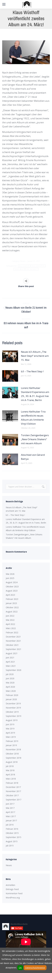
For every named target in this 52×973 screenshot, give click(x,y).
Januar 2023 (11, 603)
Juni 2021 (10, 657)
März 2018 (11, 778)
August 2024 (11, 582)
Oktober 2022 (12, 607)
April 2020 (10, 686)
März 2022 (11, 628)
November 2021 (13, 640)
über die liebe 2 (31, 269)
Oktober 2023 (12, 586)
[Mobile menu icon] (4, 4)
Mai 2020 (10, 682)
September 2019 (13, 716)
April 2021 (10, 661)
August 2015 (11, 841)
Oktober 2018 (12, 753)
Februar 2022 (12, 632)
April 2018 (10, 774)
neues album (19, 269)
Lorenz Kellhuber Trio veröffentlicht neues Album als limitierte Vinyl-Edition (33, 417)
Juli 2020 (10, 674)
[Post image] (10, 356)
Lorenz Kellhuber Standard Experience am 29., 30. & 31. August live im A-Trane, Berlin (35, 394)
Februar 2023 (12, 599)
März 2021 (11, 666)
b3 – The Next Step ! (32, 371)
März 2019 (11, 737)
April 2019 (10, 732)
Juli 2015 (10, 845)
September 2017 (13, 799)
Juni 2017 (10, 803)
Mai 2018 (10, 770)
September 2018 (13, 757)
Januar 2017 (11, 820)
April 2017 (10, 812)
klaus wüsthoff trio (38, 266)
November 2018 (13, 749)
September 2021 (13, 649)
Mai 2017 (10, 808)
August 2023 (11, 590)
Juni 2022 (10, 615)
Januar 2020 (11, 699)
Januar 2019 (11, 745)
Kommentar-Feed (14, 893)
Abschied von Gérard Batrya (33, 456)
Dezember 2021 (13, 636)
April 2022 (10, 624)
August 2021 (11, 653)
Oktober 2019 (12, 711)
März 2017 (11, 816)
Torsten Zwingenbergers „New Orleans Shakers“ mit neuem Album (35, 439)
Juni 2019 (10, 724)
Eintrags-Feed (12, 889)
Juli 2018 (10, 766)
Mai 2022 (10, 620)
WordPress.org (13, 897)
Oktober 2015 (12, 833)
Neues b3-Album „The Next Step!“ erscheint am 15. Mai (35, 356)
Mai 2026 (10, 574)
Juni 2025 (10, 578)
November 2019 (13, 707)
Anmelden (10, 885)
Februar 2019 (12, 741)
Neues (22, 261)
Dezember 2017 (13, 787)
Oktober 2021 (12, 645)
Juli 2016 (10, 824)
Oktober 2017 (12, 795)
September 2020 (13, 670)
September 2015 (13, 837)
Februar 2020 (12, 695)
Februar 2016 (12, 828)
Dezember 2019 (13, 703)
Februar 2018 (12, 783)
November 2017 (13, 791)
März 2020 (11, 691)
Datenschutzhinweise (35, 967)
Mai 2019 (10, 728)
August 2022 (11, 611)
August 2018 (11, 762)
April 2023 (10, 594)
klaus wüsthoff (24, 266)
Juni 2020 (10, 678)
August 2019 (11, 720)
